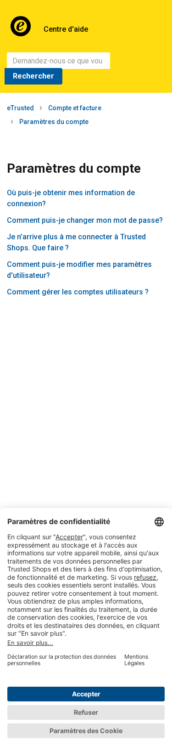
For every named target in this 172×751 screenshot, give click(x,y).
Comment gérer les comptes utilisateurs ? (78, 292)
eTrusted (20, 108)
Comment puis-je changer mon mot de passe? (85, 220)
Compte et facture (74, 108)
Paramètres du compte (54, 121)
